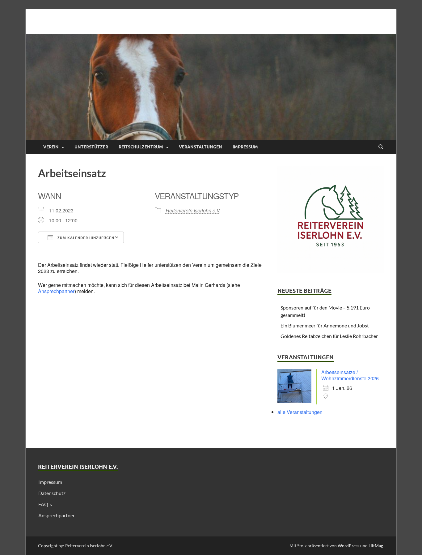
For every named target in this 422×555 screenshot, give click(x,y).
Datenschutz (51, 493)
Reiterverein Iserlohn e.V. (193, 210)
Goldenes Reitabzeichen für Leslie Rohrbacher (329, 336)
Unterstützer (91, 146)
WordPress (348, 545)
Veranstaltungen (200, 146)
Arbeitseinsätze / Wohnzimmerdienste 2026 (350, 375)
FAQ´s (45, 504)
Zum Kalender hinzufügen (85, 238)
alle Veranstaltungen (300, 412)
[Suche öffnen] (381, 147)
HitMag (376, 545)
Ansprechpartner (56, 291)
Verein (51, 146)
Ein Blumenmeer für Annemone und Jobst (325, 325)
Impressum (245, 146)
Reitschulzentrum (141, 146)
